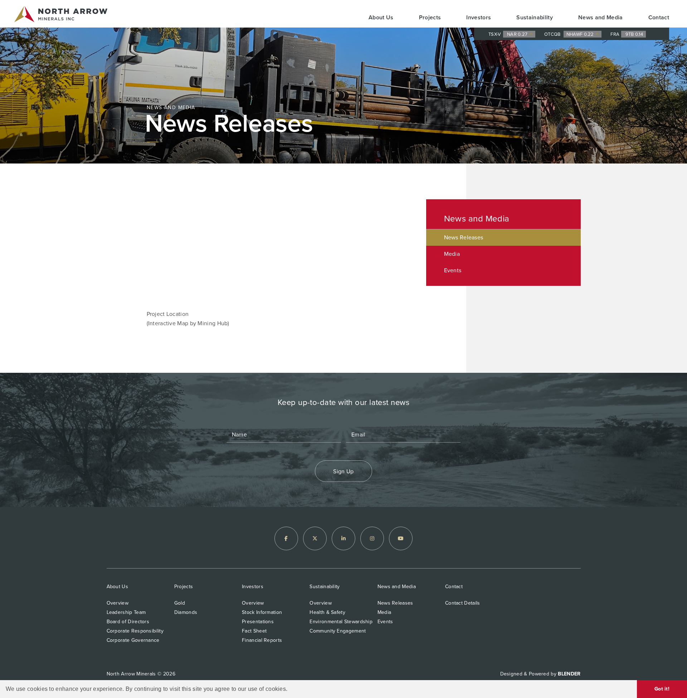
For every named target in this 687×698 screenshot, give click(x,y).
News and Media (600, 17)
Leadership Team (126, 612)
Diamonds (185, 612)
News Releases (463, 237)
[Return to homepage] (60, 15)
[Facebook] (286, 538)
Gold (179, 603)
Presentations (258, 621)
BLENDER (569, 674)
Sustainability (534, 17)
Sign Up (343, 471)
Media (452, 254)
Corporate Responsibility (135, 631)
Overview (117, 603)
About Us (381, 17)
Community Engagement (338, 631)
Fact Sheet (254, 631)
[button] (290, 689)
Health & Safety (327, 612)
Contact (658, 17)
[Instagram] (372, 538)
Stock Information (262, 612)
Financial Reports (262, 640)
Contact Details (462, 603)
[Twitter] (315, 538)
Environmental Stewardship (341, 621)
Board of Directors (128, 621)
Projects (430, 17)
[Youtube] (401, 538)
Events (453, 270)
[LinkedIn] (343, 538)
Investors (478, 17)
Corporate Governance (133, 640)
